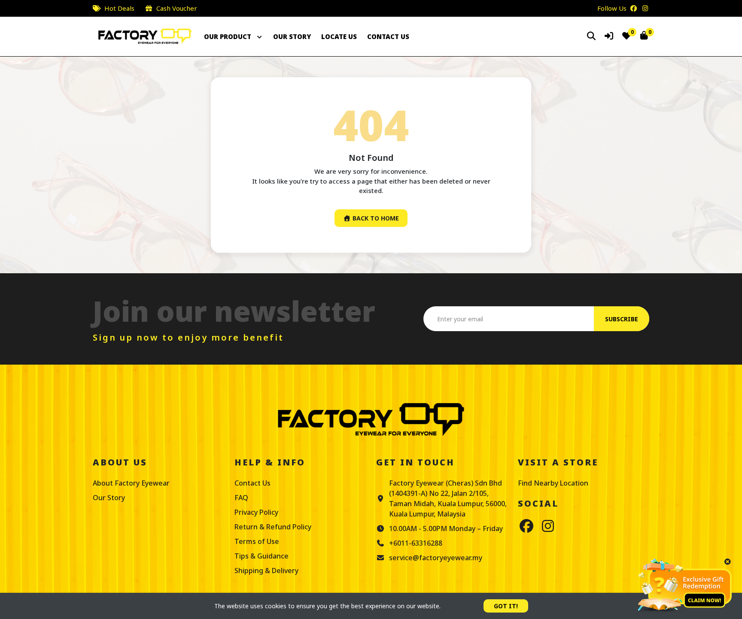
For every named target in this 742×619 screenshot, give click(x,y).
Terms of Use (256, 541)
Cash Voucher (176, 8)
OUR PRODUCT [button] (228, 36)
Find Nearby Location (553, 483)
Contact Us (252, 483)
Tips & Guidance (261, 556)
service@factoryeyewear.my (435, 557)
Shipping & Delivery (266, 570)
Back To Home (375, 218)
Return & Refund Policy (272, 526)
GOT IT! (506, 606)
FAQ (241, 497)
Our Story (109, 497)
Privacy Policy (256, 512)
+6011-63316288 (415, 543)
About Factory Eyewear (131, 483)
